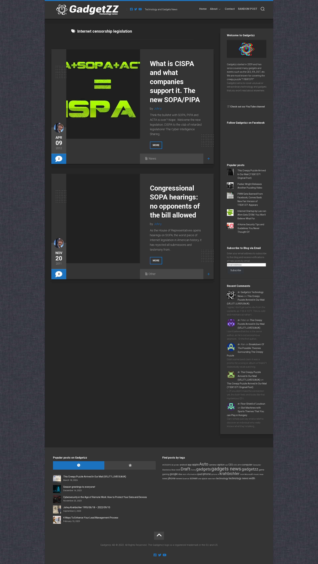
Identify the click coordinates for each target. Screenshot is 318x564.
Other (152, 274)
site (199, 479)
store (210, 479)
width (252, 478)
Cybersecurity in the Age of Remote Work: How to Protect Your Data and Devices (105, 497)
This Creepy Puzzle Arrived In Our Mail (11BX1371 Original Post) (252, 174)
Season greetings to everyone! (79, 487)
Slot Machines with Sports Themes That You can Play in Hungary (245, 411)
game (261, 469)
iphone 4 (215, 474)
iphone (206, 474)
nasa (261, 474)
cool (178, 470)
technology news (238, 478)
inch (184, 474)
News (152, 158)
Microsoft (248, 474)
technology (222, 478)
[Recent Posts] (78, 465)
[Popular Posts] (130, 465)
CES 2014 (237, 465)
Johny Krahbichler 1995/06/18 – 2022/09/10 (86, 507)
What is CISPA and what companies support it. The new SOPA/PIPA (175, 82)
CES (230, 464)
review (179, 478)
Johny (158, 108)
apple (195, 464)
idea (180, 474)
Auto (203, 464)
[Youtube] (139, 9)
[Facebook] (131, 9)
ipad (199, 474)
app (190, 464)
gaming (165, 474)
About (213, 8)
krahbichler (229, 473)
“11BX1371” (247, 79)
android (183, 465)
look (242, 474)
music (256, 474)
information (191, 474)
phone (171, 478)
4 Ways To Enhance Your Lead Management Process (90, 517)
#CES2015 (166, 465)
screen (194, 478)
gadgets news (226, 469)
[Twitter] (135, 9)
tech (214, 479)
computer (247, 464)
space (204, 478)
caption (220, 464)
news (164, 478)
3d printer (175, 465)
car (226, 465)
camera (212, 465)
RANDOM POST (247, 8)
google (174, 474)
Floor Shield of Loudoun (253, 403)
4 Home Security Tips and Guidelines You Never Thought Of (251, 228)
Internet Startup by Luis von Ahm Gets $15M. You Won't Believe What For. (252, 215)
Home (203, 8)
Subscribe (235, 270)
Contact (230, 8)
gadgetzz (250, 469)
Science (185, 478)
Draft (185, 468)
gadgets (203, 469)
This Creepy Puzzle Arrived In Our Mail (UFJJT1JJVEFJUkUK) (246, 300)
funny (193, 470)
